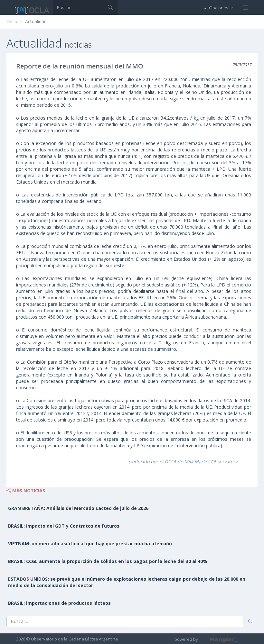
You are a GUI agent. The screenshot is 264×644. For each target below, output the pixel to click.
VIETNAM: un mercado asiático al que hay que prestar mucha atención (90, 543)
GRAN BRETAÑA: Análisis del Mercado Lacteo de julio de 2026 (78, 508)
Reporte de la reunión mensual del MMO (79, 66)
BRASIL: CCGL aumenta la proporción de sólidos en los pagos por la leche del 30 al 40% (107, 561)
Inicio (11, 21)
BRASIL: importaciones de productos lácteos (59, 603)
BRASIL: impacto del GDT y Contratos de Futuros (63, 526)
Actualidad (36, 21)
